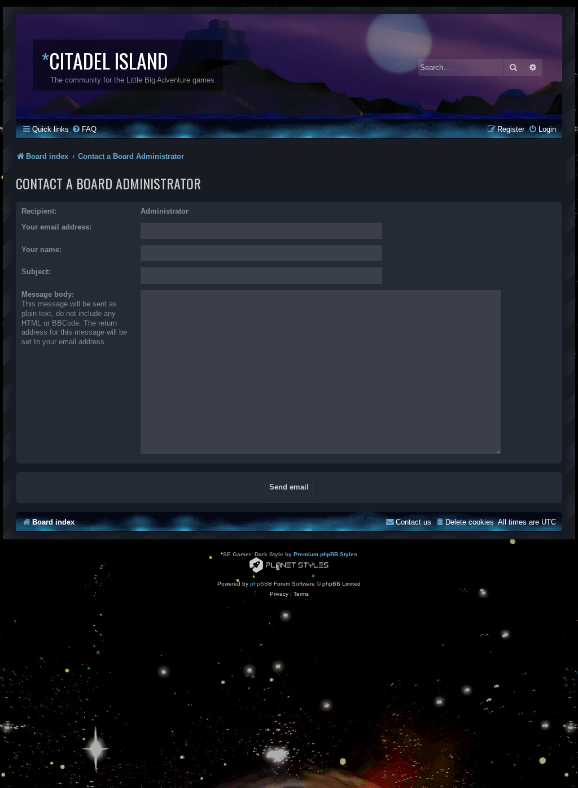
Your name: (41, 249)
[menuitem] (84, 129)
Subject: (35, 271)
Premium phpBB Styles (325, 554)
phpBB (259, 584)
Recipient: (38, 211)
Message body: (47, 294)
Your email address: (56, 227)
